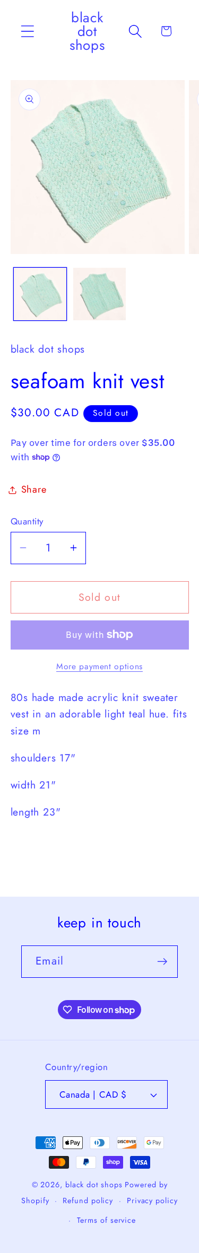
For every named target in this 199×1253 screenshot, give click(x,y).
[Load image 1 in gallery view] (40, 294)
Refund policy (88, 1200)
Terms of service (106, 1220)
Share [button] (34, 489)
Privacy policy (152, 1200)
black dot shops (94, 1184)
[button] (27, 31)
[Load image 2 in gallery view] (99, 294)
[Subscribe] (162, 961)
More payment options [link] (99, 666)
